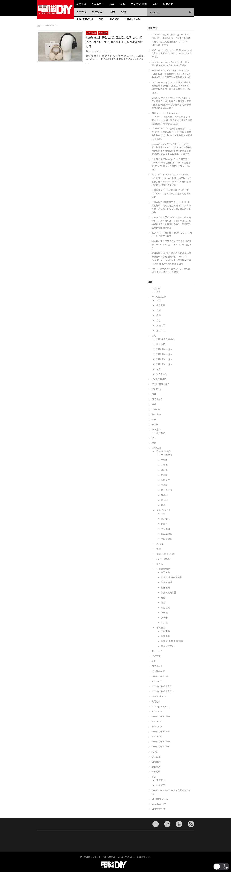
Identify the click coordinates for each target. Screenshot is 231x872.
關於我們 (168, 4)
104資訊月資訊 (159, 379)
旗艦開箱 (156, 656)
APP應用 (156, 429)
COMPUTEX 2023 (161, 716)
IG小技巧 (160, 433)
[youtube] (179, 824)
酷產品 (159, 564)
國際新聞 (160, 780)
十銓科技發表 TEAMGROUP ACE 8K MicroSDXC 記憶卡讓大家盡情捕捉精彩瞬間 (171, 193)
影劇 (158, 320)
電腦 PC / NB (163, 510)
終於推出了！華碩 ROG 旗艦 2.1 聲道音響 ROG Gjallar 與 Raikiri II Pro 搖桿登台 (172, 244)
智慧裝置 (97, 4)
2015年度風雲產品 (161, 384)
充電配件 (156, 701)
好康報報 (156, 409)
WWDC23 (156, 721)
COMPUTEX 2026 (161, 747)
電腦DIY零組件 (163, 451)
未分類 (155, 752)
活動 (154, 335)
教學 (158, 292)
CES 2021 (157, 666)
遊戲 (122, 4)
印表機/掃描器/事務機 (171, 577)
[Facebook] (155, 824)
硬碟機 (164, 475)
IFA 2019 (156, 389)
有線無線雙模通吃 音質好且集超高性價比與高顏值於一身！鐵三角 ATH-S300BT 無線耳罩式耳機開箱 (114, 42)
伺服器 (164, 524)
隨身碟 (164, 622)
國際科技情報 (132, 19)
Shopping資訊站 (160, 799)
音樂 (158, 310)
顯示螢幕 (165, 519)
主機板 (164, 460)
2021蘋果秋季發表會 (162, 686)
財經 (154, 443)
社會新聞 (160, 785)
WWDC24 (156, 737)
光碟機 (164, 485)
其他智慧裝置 (158, 671)
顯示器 (155, 424)
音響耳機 (165, 572)
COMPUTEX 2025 (161, 742)
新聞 (155, 4)
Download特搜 (159, 804)
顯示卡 (164, 470)
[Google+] (167, 824)
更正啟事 (156, 757)
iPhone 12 (157, 651)
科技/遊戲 (91, 33)
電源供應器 (166, 490)
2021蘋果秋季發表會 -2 (163, 691)
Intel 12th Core (159, 696)
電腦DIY (55, 9)
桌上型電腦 (166, 534)
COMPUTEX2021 (160, 676)
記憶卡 (164, 617)
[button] (221, 866)
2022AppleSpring (160, 706)
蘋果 (112, 4)
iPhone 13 (157, 681)
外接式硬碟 (166, 582)
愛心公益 (160, 305)
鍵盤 (163, 597)
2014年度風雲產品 (165, 339)
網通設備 (165, 607)
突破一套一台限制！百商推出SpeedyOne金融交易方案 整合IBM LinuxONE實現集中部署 (172, 53)
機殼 (163, 505)
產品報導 (81, 4)
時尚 (154, 404)
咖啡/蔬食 (156, 414)
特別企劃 (156, 288)
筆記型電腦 (166, 539)
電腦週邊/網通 (163, 569)
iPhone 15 (157, 726)
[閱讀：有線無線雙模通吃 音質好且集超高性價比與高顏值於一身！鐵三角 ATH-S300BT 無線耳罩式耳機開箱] (60, 46)
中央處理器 (166, 455)
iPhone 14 (157, 711)
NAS (163, 513)
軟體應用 (156, 767)
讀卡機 (164, 612)
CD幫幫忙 (156, 762)
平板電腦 (165, 529)
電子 (154, 438)
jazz (109, 51)
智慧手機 (165, 636)
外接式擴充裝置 (168, 592)
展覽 (158, 369)
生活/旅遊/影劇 (139, 4)
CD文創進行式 (159, 809)
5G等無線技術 (163, 559)
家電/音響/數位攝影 (165, 554)
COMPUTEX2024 (160, 731)
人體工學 (160, 325)
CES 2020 (157, 399)
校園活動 (160, 344)
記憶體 (164, 465)
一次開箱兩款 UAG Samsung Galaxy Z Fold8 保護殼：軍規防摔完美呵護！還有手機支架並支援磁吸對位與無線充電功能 (171, 74)
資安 (154, 419)
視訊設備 (165, 587)
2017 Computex (164, 359)
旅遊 (158, 315)
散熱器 (164, 495)
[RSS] (191, 824)
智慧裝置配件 (167, 646)
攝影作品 (160, 330)
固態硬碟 (165, 480)
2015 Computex (164, 349)
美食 (158, 300)
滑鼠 (163, 602)
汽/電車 (160, 544)
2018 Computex (164, 364)
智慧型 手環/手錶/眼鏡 (172, 641)
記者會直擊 (161, 374)
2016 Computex (164, 354)
